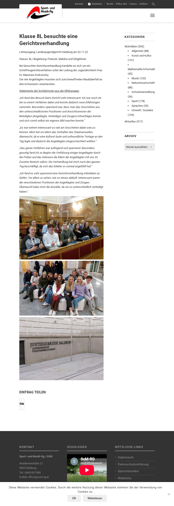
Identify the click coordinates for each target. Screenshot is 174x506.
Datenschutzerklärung (133, 464)
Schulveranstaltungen (145, 92)
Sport (135, 101)
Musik (135, 78)
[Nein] (169, 494)
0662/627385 (33, 472)
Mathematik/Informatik (142, 69)
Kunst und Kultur (141, 55)
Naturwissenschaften (145, 82)
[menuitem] (79, 4)
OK (74, 498)
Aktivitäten (131, 46)
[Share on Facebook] (20, 403)
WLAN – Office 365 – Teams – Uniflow (127, 4)
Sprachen (137, 105)
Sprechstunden (128, 471)
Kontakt (79, 4)
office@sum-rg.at (38, 477)
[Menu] (152, 15)
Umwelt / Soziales (142, 110)
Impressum (126, 457)
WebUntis (97, 4)
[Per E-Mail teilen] (22, 403)
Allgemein (137, 50)
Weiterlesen (95, 498)
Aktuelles (130, 121)
